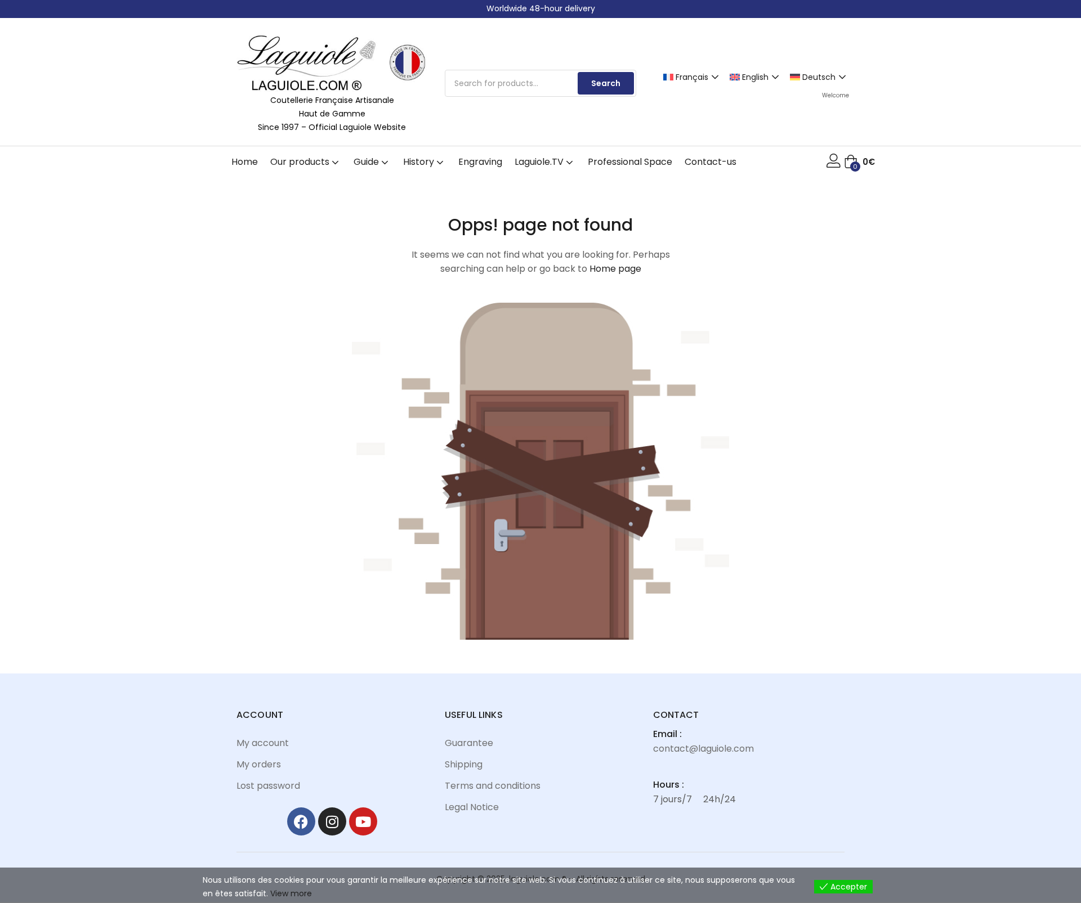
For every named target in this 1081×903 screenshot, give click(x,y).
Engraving (480, 161)
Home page (615, 268)
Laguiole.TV (540, 161)
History (419, 161)
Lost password (268, 785)
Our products (301, 161)
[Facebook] (301, 821)
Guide (367, 161)
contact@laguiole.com (703, 748)
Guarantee (469, 742)
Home (244, 161)
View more (291, 893)
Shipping (464, 764)
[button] (859, 162)
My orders (258, 764)
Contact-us (710, 161)
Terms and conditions (492, 785)
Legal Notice (472, 807)
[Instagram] (332, 821)
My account (262, 742)
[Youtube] (363, 821)
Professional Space (630, 161)
